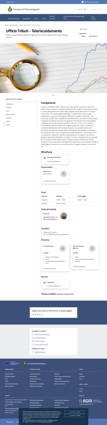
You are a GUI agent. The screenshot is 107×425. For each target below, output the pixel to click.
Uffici (21, 25)
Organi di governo (9, 374)
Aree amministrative (10, 376)
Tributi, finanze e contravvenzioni (63, 376)
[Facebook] (84, 9)
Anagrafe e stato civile (35, 379)
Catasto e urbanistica (35, 374)
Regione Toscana (11, 2)
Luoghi (81, 389)
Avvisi (80, 379)
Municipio (46, 214)
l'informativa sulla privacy (46, 422)
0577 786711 (10, 404)
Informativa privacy (59, 403)
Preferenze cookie (52, 420)
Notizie (81, 374)
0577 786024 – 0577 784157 (14, 402)
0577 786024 (53, 232)
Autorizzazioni (33, 381)
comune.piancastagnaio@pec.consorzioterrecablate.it (18, 408)
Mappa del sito (9, 422)
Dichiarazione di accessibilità (61, 408)
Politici (6, 381)
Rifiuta (75, 412)
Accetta (76, 415)
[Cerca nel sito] (98, 9)
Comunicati (82, 376)
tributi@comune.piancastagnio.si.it (58, 234)
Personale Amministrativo (11, 384)
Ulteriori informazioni (53, 161)
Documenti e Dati (9, 386)
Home (6, 25)
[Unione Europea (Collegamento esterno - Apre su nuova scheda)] (12, 363)
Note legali (57, 405)
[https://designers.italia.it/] (90, 401)
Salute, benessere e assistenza (62, 381)
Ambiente (57, 374)
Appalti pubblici (58, 379)
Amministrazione (14, 25)
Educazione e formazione (36, 386)
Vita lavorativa (33, 376)
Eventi (80, 391)
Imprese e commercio (60, 384)
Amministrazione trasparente (62, 400)
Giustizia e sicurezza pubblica (37, 384)
